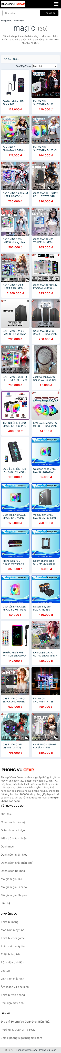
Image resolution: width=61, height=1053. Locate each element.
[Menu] (56, 3)
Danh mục (7, 846)
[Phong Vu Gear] (18, 770)
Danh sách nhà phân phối (17, 862)
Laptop (5, 970)
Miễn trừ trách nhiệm (14, 838)
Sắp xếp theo (23, 66)
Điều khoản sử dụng (13, 830)
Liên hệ (5, 903)
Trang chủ (6, 20)
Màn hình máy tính (12, 930)
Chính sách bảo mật (13, 822)
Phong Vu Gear (47, 1049)
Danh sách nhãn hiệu (14, 854)
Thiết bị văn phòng (13, 995)
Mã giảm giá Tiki (11, 879)
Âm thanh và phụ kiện (15, 986)
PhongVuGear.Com (26, 1049)
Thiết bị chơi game (13, 938)
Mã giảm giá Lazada (14, 887)
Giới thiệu (7, 814)
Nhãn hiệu (19, 20)
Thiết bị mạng (9, 922)
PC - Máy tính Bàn (12, 962)
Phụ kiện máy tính (12, 1003)
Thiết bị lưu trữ (10, 954)
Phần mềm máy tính (13, 946)
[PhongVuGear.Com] (18, 4)
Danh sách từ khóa (13, 870)
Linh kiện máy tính (12, 978)
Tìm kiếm (49, 13)
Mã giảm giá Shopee (14, 895)
